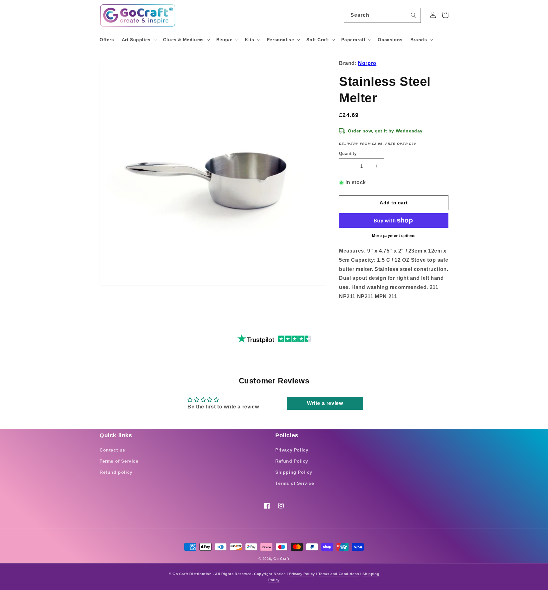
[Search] (414, 15)
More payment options (393, 236)
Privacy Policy (291, 449)
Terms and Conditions (338, 574)
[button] (138, 39)
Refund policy (116, 472)
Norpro (367, 63)
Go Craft (281, 559)
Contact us (112, 449)
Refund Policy (291, 461)
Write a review (325, 403)
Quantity (347, 153)
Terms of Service (119, 461)
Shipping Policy (293, 472)
